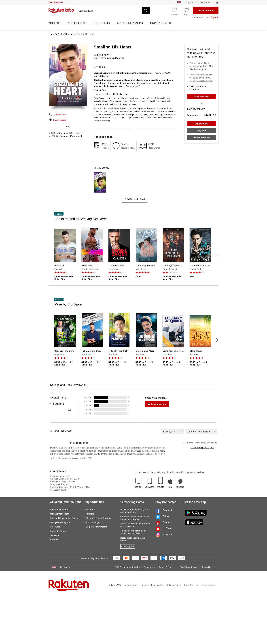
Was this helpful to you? (202, 447)
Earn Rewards (56, 2)
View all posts (127, 546)
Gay (78, 133)
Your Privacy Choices (189, 567)
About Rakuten (208, 585)
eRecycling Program (60, 522)
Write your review (157, 404)
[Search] (146, 10)
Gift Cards (205, 2)
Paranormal (76, 136)
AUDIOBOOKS (77, 23)
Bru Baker (103, 54)
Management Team (59, 514)
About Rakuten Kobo (60, 509)
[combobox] (172, 431)
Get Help (54, 535)
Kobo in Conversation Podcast (65, 518)
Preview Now (59, 114)
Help (216, 2)
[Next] (217, 254)
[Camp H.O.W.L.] (100, 191)
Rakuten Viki (114, 585)
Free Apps (55, 526)
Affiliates (90, 514)
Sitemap (54, 539)
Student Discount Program (99, 518)
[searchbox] (113, 10)
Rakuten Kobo (61, 10)
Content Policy (208, 567)
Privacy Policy (165, 567)
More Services (191, 585)
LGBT (71, 133)
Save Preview (59, 120)
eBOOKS (55, 23)
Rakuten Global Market (152, 585)
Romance (63, 133)
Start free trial (201, 96)
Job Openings (92, 522)
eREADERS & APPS (130, 23)
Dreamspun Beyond (113, 58)
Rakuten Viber (131, 585)
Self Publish (91, 509)
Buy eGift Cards (58, 531)
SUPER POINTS (161, 23)
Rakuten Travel (173, 585)
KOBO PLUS (102, 23)
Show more (158, 453)
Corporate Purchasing (96, 526)
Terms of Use (149, 567)
